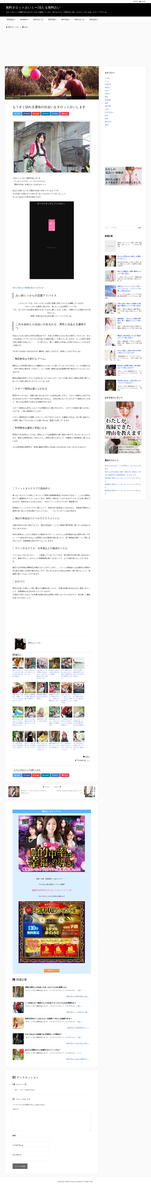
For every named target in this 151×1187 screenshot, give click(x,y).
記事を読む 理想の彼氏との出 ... (77, 996)
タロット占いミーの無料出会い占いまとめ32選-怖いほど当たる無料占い (78, 723)
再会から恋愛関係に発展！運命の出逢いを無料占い (30, 696)
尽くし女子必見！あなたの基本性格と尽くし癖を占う (17, 745)
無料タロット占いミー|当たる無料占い (33, 7)
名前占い (108, 94)
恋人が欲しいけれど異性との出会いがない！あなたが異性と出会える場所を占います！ (42, 674)
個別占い (108, 87)
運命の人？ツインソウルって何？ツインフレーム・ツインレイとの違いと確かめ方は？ (129, 288)
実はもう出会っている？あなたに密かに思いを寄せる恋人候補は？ (17, 673)
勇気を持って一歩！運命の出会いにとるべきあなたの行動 (78, 697)
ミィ (88, 760)
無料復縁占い (11, 19)
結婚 (106, 118)
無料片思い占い (38, 19)
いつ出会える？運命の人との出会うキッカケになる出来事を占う (66, 722)
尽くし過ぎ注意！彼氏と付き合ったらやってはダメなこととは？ (66, 746)
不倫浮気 (108, 84)
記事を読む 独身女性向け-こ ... (78, 1027)
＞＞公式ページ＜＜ (52, 970)
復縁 (106, 97)
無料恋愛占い (52, 19)
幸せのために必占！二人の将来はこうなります (121, 465)
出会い (87, 756)
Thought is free (87, 1181)
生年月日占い (109, 112)
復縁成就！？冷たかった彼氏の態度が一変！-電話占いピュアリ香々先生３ (129, 321)
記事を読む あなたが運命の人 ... (77, 1059)
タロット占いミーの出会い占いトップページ (27, 287)
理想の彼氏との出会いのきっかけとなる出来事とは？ (54, 745)
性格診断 (108, 100)
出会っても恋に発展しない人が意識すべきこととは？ (30, 745)
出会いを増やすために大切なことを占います (30, 672)
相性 (106, 115)
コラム (107, 81)
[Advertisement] (71, 47)
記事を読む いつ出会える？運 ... (77, 1012)
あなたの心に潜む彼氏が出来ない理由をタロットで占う (30, 722)
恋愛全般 (108, 106)
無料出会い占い (80, 19)
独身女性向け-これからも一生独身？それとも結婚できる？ (48, 1018)
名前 (14, 1135)
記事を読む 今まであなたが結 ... (77, 1043)
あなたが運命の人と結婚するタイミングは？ (42, 1050)
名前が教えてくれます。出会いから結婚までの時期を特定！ (54, 722)
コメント (15, 1109)
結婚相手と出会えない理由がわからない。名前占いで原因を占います (54, 697)
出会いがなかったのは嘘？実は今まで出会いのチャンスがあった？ (42, 746)
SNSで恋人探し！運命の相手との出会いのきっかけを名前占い (78, 673)
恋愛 (106, 103)
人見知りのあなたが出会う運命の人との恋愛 (54, 672)
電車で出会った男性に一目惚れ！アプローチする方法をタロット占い (17, 697)
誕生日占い (109, 122)
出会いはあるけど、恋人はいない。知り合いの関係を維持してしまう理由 (66, 698)
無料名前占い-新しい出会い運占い (42, 720)
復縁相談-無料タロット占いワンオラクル (119, 478)
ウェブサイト (17, 1155)
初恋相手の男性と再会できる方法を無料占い (42, 696)
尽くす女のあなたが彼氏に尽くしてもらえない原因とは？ (78, 746)
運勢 (106, 125)
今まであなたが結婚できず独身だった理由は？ (43, 1034)
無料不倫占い (66, 19)
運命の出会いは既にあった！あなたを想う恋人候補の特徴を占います (17, 722)
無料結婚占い (94, 19)
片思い (107, 109)
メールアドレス (17, 1145)
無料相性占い (24, 19)
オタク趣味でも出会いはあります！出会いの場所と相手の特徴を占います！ (66, 674)
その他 (107, 78)
